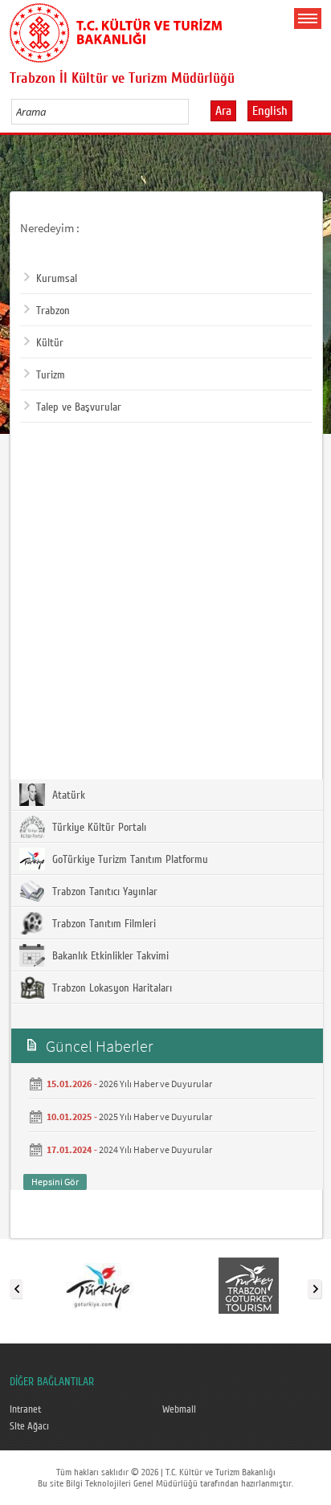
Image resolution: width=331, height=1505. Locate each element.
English (270, 111)
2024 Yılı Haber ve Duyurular (155, 1149)
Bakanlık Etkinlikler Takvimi (109, 956)
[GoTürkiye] (98, 1286)
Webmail (179, 1409)
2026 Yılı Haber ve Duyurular (155, 1084)
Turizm (50, 375)
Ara (223, 111)
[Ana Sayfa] (116, 29)
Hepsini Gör (55, 1182)
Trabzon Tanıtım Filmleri (102, 924)
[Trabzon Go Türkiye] (249, 1286)
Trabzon (53, 311)
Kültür (49, 343)
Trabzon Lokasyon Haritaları (110, 988)
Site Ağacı (29, 1426)
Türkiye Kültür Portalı (97, 827)
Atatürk (67, 795)
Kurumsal (56, 278)
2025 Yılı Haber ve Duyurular (155, 1116)
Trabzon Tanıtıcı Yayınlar (103, 891)
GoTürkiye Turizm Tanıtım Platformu (128, 859)
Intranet (25, 1409)
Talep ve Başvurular (78, 407)
